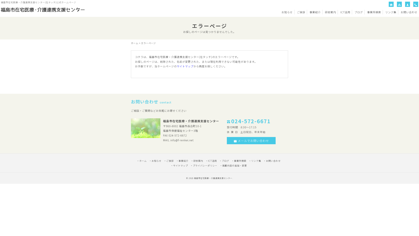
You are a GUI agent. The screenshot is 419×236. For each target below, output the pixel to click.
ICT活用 (345, 12)
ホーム (134, 43)
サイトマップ (185, 66)
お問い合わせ (409, 12)
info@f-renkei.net (182, 140)
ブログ (359, 12)
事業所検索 (374, 12)
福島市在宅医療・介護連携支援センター (213, 178)
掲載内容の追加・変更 (234, 165)
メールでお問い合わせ (253, 140)
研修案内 (330, 12)
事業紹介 (315, 12)
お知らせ (287, 12)
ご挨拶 (301, 12)
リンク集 (390, 12)
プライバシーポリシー (205, 165)
